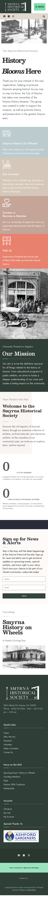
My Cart (7, 812)
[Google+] (8, 16)
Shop (6, 780)
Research (8, 740)
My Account (9, 816)
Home (6, 732)
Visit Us (7, 250)
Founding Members (12, 776)
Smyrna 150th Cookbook (14, 784)
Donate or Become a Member (15, 214)
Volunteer (8, 744)
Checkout (8, 809)
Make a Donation (11, 748)
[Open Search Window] (44, 16)
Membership (9, 788)
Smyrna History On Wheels (20, 143)
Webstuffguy (31, 890)
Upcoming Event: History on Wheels (19, 772)
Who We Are (9, 736)
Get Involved (11, 174)
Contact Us (8, 752)
